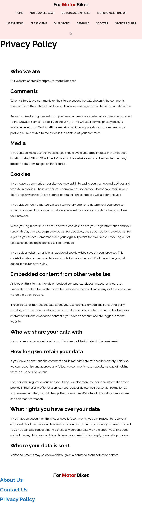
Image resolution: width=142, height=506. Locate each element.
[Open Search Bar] (71, 34)
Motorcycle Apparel (75, 13)
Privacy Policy (17, 499)
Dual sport (62, 23)
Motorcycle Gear (42, 13)
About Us (11, 480)
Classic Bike (38, 23)
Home (19, 13)
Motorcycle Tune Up (111, 13)
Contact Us (13, 490)
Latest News (15, 23)
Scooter (102, 23)
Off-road (83, 23)
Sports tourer (125, 23)
